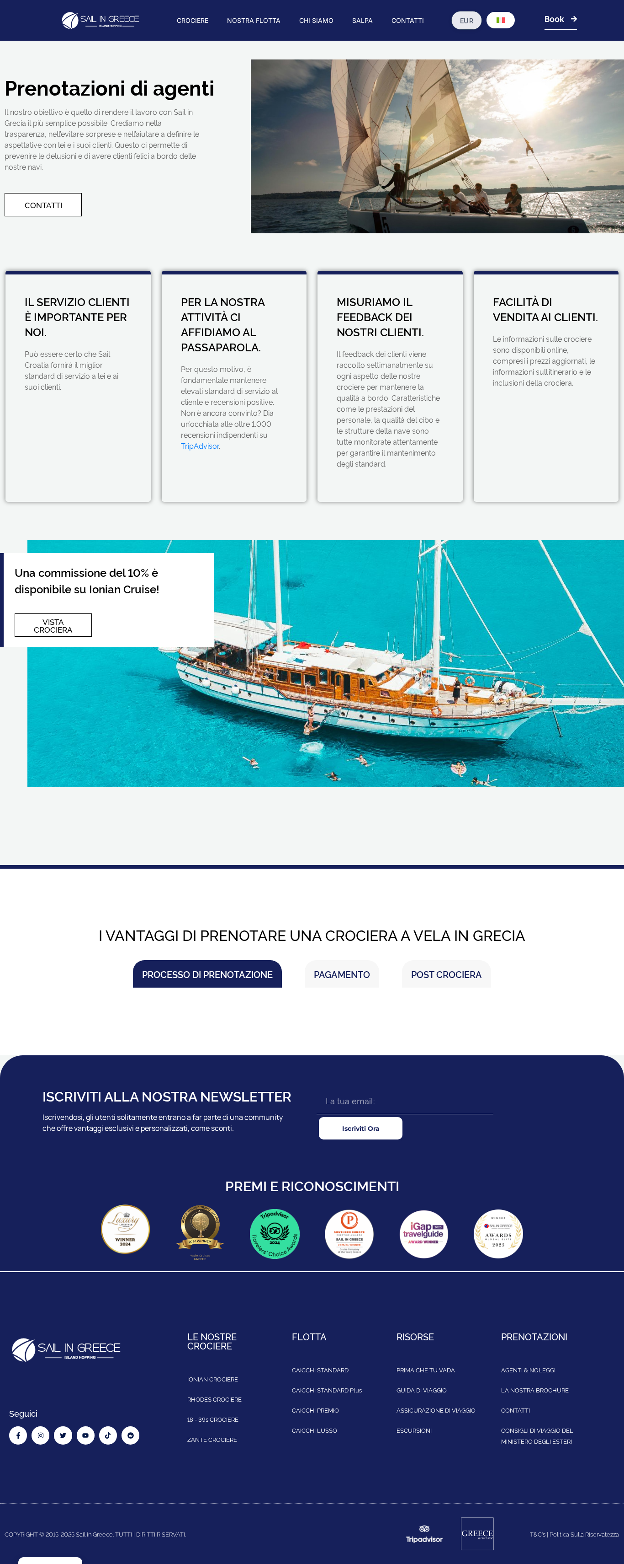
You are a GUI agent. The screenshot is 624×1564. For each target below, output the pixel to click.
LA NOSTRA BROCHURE (535, 1390)
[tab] (207, 974)
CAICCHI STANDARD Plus (327, 1390)
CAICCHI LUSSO (314, 1430)
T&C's (537, 1534)
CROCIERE (192, 20)
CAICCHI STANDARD (320, 1369)
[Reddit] (130, 1435)
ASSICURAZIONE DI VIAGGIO (436, 1410)
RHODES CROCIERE (214, 1399)
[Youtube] (86, 1435)
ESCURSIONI (414, 1430)
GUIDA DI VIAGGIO (422, 1390)
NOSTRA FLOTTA (253, 20)
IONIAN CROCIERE (212, 1379)
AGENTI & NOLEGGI (528, 1369)
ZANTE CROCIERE (212, 1439)
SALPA (362, 20)
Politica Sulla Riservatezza (584, 1534)
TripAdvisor (200, 446)
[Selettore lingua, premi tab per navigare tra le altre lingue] (501, 20)
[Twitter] (63, 1435)
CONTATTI (407, 20)
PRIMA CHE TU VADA (426, 1369)
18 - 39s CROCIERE (212, 1419)
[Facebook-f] (18, 1435)
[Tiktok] (108, 1435)
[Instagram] (40, 1435)
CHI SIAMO (316, 20)
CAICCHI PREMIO (315, 1410)
